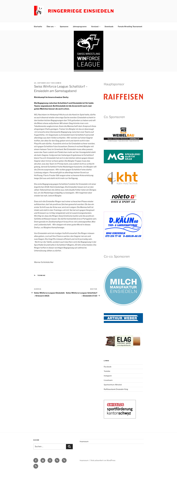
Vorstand (94, 26)
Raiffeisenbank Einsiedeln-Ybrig (116, 389)
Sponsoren (64, 26)
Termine (41, 275)
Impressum (84, 441)
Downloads (109, 26)
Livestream (108, 380)
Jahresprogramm (80, 26)
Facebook (107, 367)
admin (58, 83)
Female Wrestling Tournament (130, 26)
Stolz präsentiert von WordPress (102, 460)
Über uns (50, 26)
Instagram (108, 376)
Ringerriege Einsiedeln (81, 11)
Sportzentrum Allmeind (113, 385)
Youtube (107, 371)
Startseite (38, 26)
